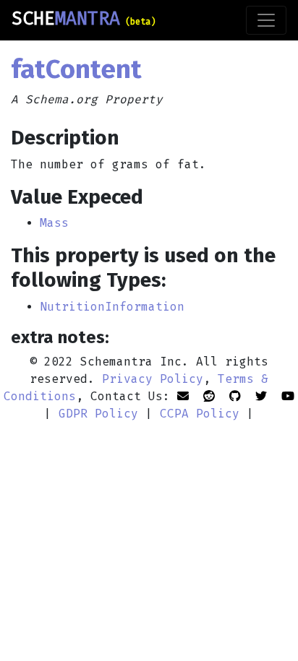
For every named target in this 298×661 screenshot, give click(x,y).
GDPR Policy (98, 413)
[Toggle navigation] (266, 20)
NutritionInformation (112, 307)
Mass (54, 223)
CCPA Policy (199, 413)
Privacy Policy (152, 379)
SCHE (84, 19)
